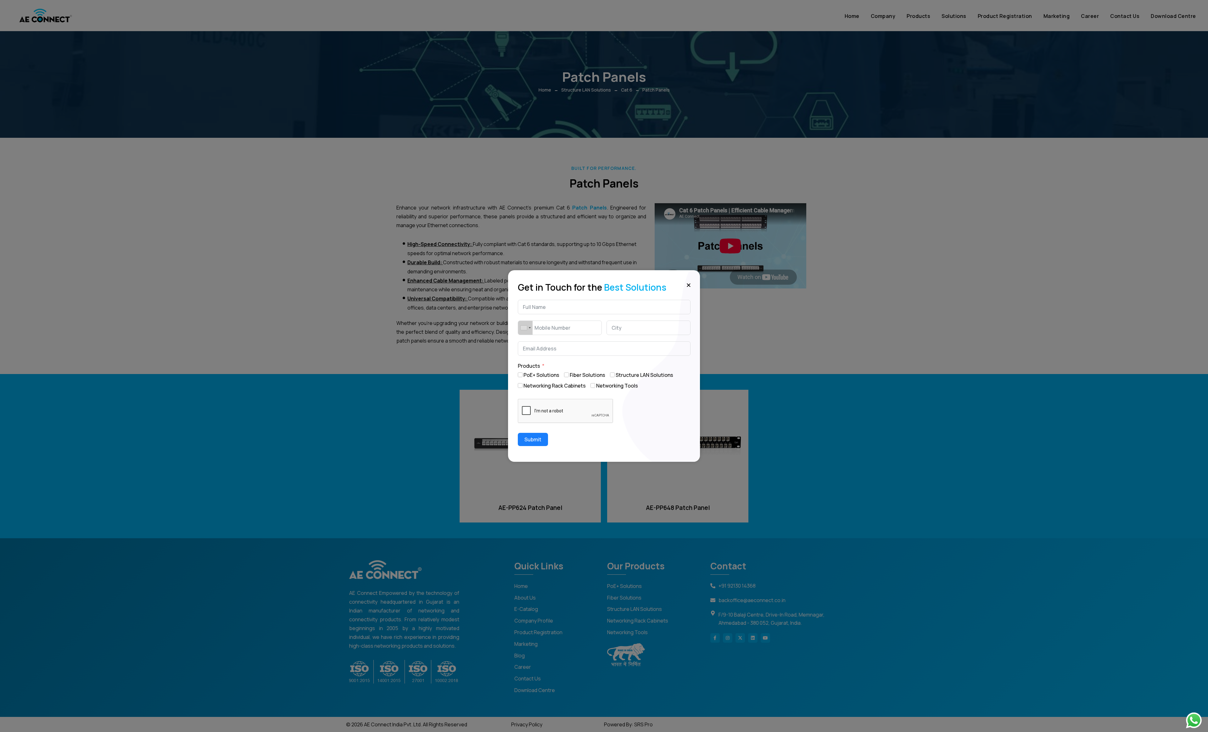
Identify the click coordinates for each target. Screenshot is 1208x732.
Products (529, 365)
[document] (604, 366)
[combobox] (525, 328)
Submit (532, 439)
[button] (688, 285)
